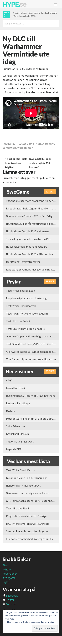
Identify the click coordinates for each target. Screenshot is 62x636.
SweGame (27, 143)
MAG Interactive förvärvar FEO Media (27, 523)
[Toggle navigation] (55, 4)
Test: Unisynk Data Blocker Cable (25, 328)
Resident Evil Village (18, 403)
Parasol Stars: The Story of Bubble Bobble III (32, 418)
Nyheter (7, 569)
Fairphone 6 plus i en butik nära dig (26, 298)
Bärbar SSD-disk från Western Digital (16, 163)
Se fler (50, 191)
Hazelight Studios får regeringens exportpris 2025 (32, 223)
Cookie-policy (47, 622)
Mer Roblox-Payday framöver (23, 262)
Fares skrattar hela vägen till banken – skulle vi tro (32, 208)
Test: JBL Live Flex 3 (17, 508)
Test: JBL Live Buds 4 (18, 321)
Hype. (14, 4)
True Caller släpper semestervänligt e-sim (31, 359)
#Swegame (9, 577)
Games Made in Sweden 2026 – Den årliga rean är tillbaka (32, 216)
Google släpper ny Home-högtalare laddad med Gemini (32, 336)
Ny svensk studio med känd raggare (26, 246)
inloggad (25, 178)
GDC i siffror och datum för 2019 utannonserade (32, 500)
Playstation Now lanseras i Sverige (26, 516)
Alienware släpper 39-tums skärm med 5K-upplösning (32, 351)
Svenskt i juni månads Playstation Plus (28, 239)
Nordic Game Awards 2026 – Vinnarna (27, 231)
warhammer (25, 147)
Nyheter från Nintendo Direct (23, 485)
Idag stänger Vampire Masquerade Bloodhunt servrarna (32, 269)
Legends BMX (14, 449)
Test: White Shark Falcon (20, 290)
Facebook (12, 595)
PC (18, 143)
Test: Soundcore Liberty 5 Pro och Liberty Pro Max (32, 344)
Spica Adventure (15, 426)
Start (5, 565)
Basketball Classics (17, 434)
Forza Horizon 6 (15, 388)
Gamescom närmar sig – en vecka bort (28, 493)
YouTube (11, 604)
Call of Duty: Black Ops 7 (20, 441)
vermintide (9, 147)
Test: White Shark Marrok (21, 306)
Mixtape (11, 411)
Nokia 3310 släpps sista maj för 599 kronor (40, 163)
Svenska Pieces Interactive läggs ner (27, 531)
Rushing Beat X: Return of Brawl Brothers (30, 395)
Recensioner (10, 573)
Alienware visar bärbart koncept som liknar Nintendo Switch (32, 539)
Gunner (43, 69)
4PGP (9, 380)
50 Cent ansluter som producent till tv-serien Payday (32, 201)
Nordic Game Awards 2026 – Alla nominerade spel (32, 254)
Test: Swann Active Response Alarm (27, 313)
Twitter (10, 599)
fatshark (48, 143)
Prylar (6, 582)
